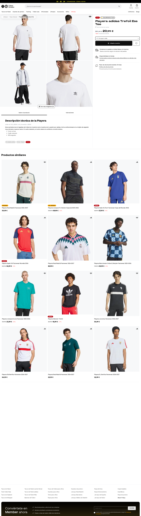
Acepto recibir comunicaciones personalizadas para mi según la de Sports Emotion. (113, 513)
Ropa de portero (123, 494)
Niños (67, 11)
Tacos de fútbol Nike (31, 494)
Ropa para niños (53, 497)
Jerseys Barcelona (76, 494)
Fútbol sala (36, 11)
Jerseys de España (100, 494)
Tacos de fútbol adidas (31, 492)
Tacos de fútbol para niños (56, 489)
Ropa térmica (98, 489)
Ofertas (73, 11)
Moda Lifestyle (20, 142)
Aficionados (44, 11)
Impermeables (122, 489)
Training (28, 11)
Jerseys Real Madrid (77, 492)
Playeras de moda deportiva (26, 17)
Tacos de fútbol (6, 11)
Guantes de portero (18, 11)
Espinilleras (121, 492)
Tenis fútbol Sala (6, 492)
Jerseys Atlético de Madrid (79, 497)
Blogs (137, 11)
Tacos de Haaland (6, 494)
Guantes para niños (53, 492)
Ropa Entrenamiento (100, 492)
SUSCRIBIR (131, 508)
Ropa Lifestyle (13, 17)
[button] (117, 58)
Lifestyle (52, 11)
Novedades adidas (10, 142)
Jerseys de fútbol (99, 497)
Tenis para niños (53, 494)
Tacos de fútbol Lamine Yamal (33, 489)
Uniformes (131, 11)
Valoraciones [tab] (70, 112)
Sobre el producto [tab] (24, 112)
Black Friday (121, 497)
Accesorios (60, 11)
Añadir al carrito (115, 43)
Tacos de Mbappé (6, 497)
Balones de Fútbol (30, 497)
